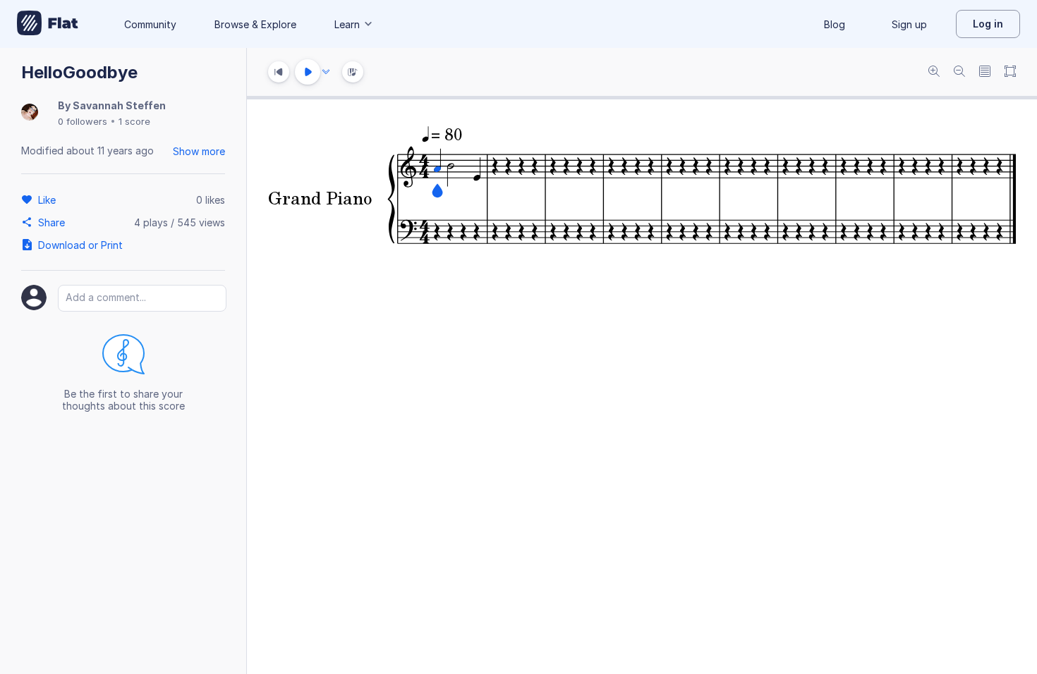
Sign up (909, 24)
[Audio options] (326, 72)
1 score (134, 121)
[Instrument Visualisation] (352, 71)
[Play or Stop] (307, 72)
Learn (347, 24)
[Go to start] (278, 71)
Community (150, 24)
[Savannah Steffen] (29, 113)
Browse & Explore (255, 24)
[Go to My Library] (47, 24)
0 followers (82, 121)
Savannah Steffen (119, 105)
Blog (834, 24)
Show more (199, 151)
